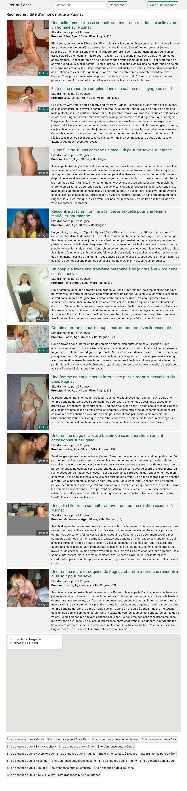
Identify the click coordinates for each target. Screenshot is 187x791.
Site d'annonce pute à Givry (77, 746)
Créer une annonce (163, 5)
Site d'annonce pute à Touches (114, 768)
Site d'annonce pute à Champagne (74, 760)
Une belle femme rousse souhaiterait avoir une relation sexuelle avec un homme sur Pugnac (113, 24)
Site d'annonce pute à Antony (118, 760)
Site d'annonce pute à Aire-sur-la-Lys (31, 775)
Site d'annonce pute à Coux (157, 760)
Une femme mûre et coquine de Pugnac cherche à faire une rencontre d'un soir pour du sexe (114, 573)
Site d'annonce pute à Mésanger (28, 760)
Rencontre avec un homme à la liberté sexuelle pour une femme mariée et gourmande (109, 213)
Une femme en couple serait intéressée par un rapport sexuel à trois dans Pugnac (113, 379)
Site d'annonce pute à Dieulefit (27, 768)
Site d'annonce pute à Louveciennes (115, 739)
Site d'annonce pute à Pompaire (70, 768)
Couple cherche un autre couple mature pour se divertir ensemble (111, 327)
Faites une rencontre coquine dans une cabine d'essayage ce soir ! (111, 88)
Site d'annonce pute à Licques (117, 753)
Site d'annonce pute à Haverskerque (30, 753)
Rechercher (117, 5)
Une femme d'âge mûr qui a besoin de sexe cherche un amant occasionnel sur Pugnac (107, 437)
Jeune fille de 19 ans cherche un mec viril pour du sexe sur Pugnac (111, 150)
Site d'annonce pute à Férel (157, 753)
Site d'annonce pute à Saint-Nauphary (31, 746)
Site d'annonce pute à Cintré (116, 746)
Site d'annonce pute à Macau (25, 739)
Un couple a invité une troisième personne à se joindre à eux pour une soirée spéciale (114, 271)
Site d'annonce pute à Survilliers (68, 739)
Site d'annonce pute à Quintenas (79, 775)
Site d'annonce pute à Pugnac (76, 753)
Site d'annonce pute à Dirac (159, 739)
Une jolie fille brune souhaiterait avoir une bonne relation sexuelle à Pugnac (112, 507)
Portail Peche (20, 5)
